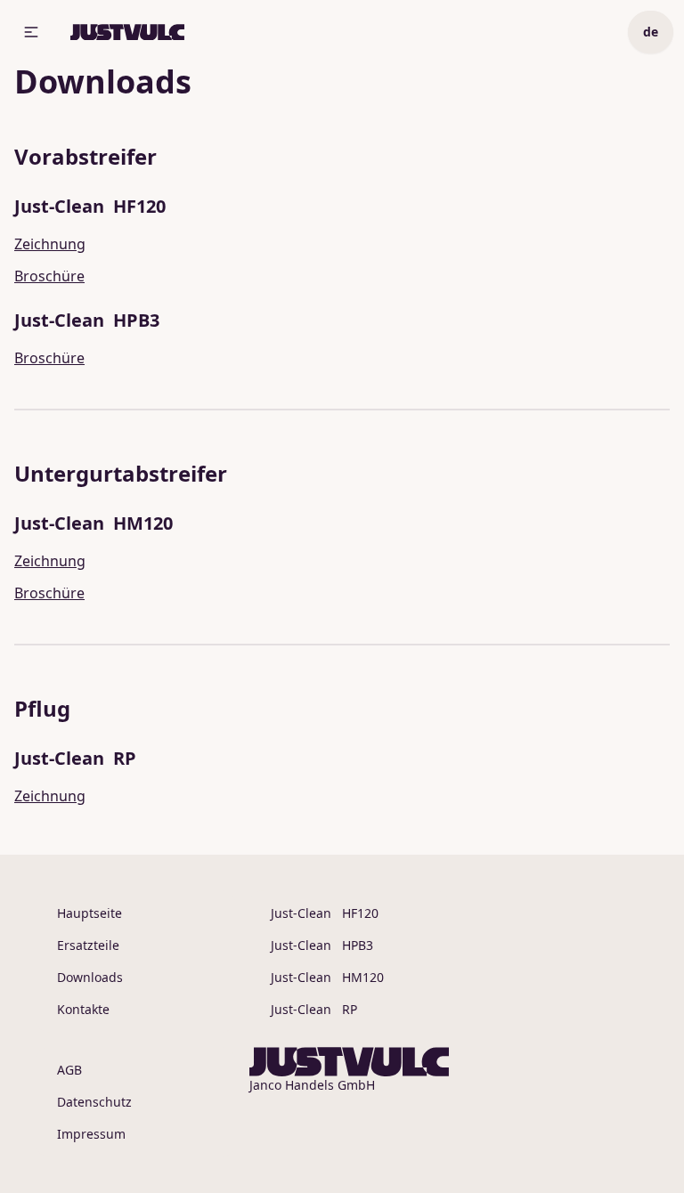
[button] (31, 32)
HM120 (327, 977)
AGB (69, 1069)
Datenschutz (94, 1101)
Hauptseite (89, 913)
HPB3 (322, 945)
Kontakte (83, 1009)
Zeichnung (50, 244)
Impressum (91, 1133)
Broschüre (49, 276)
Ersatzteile (88, 945)
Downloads (90, 977)
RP (314, 1009)
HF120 (325, 913)
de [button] (650, 31)
